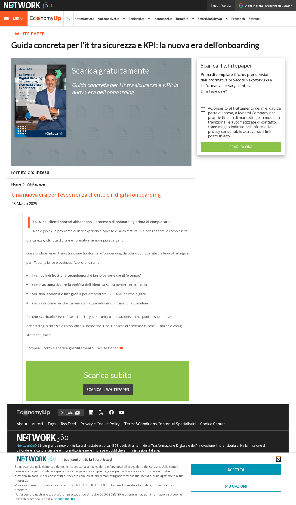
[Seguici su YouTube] (121, 413)
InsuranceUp (163, 19)
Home (16, 184)
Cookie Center (212, 423)
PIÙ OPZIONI (236, 486)
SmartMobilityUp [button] (210, 19)
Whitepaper (36, 184)
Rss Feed (68, 423)
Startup (254, 19)
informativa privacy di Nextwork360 (238, 80)
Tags (51, 423)
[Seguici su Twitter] (101, 413)
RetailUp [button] (182, 19)
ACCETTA (236, 470)
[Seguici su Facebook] (111, 413)
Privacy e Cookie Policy (100, 423)
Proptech (238, 19)
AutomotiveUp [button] (108, 19)
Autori (37, 423)
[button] (14, 18)
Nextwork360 (27, 445)
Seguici (67, 412)
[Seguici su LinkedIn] (91, 413)
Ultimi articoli (84, 19)
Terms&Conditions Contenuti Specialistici (160, 423)
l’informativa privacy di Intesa (226, 85)
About (22, 423)
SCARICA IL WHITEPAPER (107, 389)
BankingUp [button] (136, 19)
